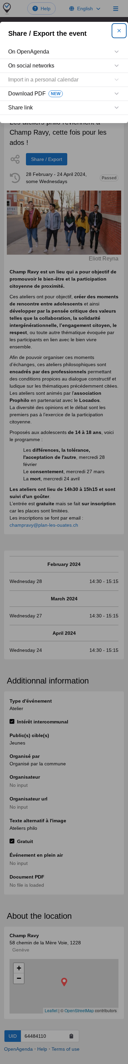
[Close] (119, 31)
